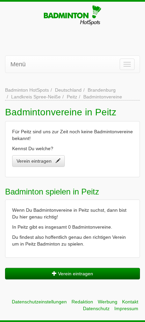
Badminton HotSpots (27, 90)
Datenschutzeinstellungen (39, 301)
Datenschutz (96, 308)
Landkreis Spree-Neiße (36, 96)
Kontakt (130, 301)
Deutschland (68, 90)
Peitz (72, 96)
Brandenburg (102, 90)
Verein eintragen (36, 161)
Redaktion (82, 301)
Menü (18, 64)
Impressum (126, 308)
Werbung (107, 301)
